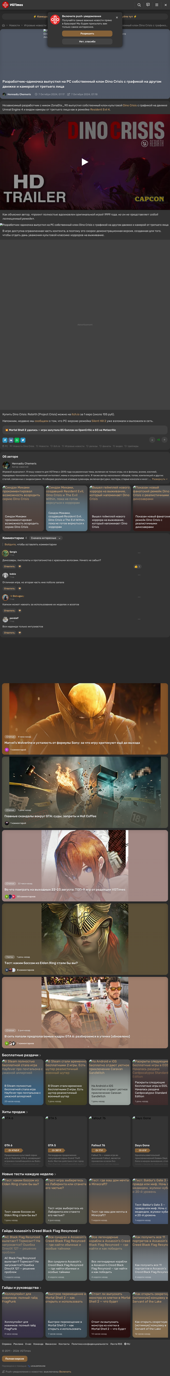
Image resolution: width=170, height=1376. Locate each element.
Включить (65, 1371)
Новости (44, 446)
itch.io (76, 414)
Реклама (18, 1344)
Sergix (13, 551)
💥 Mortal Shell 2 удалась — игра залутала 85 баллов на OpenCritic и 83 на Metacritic (60, 430)
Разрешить (87, 33)
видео (119, 446)
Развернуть (158, 479)
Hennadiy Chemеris (19, 94)
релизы (93, 446)
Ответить (9, 566)
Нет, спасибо (87, 41)
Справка (6, 1344)
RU (128, 1344)
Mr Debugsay (17, 596)
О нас (28, 1344)
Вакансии (51, 1344)
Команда (38, 1344)
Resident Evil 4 (100, 109)
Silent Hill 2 (98, 421)
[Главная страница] (12, 5)
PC (6, 446)
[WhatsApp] (16, 440)
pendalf (14, 618)
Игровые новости (75, 446)
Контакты (64, 1344)
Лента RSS (116, 1344)
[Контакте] (10, 440)
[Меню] (156, 5)
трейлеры (133, 446)
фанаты (106, 446)
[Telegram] (4, 440)
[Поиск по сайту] (139, 5)
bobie (13, 574)
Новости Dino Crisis (23, 446)
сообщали (41, 421)
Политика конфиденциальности (90, 1344)
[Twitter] (22, 440)
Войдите (10, 544)
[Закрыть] (165, 5)
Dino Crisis (130, 105)
